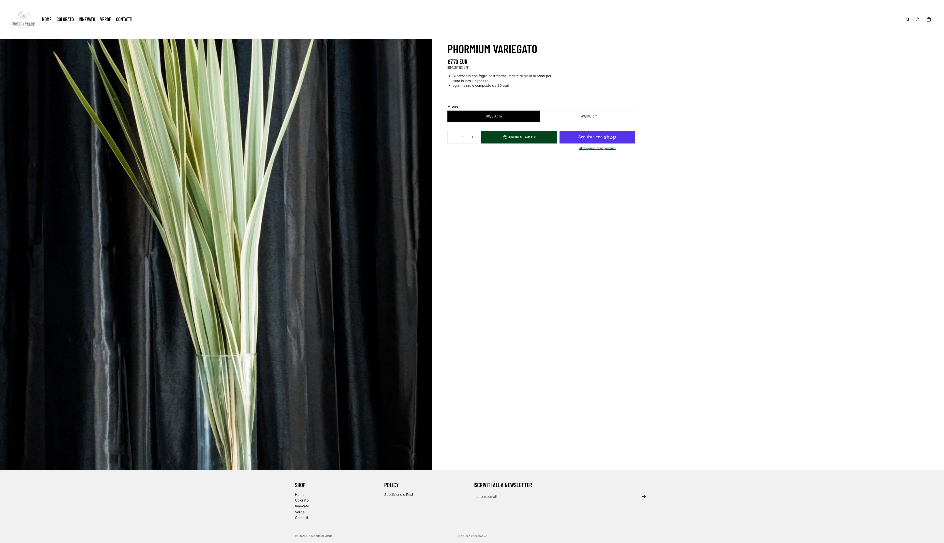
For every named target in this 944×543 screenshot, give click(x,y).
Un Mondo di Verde (319, 536)
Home (299, 494)
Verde (300, 512)
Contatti (301, 518)
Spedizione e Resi (398, 494)
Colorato (302, 500)
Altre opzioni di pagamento (597, 148)
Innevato (302, 506)
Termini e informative (472, 536)
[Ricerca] (907, 19)
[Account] (918, 19)
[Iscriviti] (644, 496)
